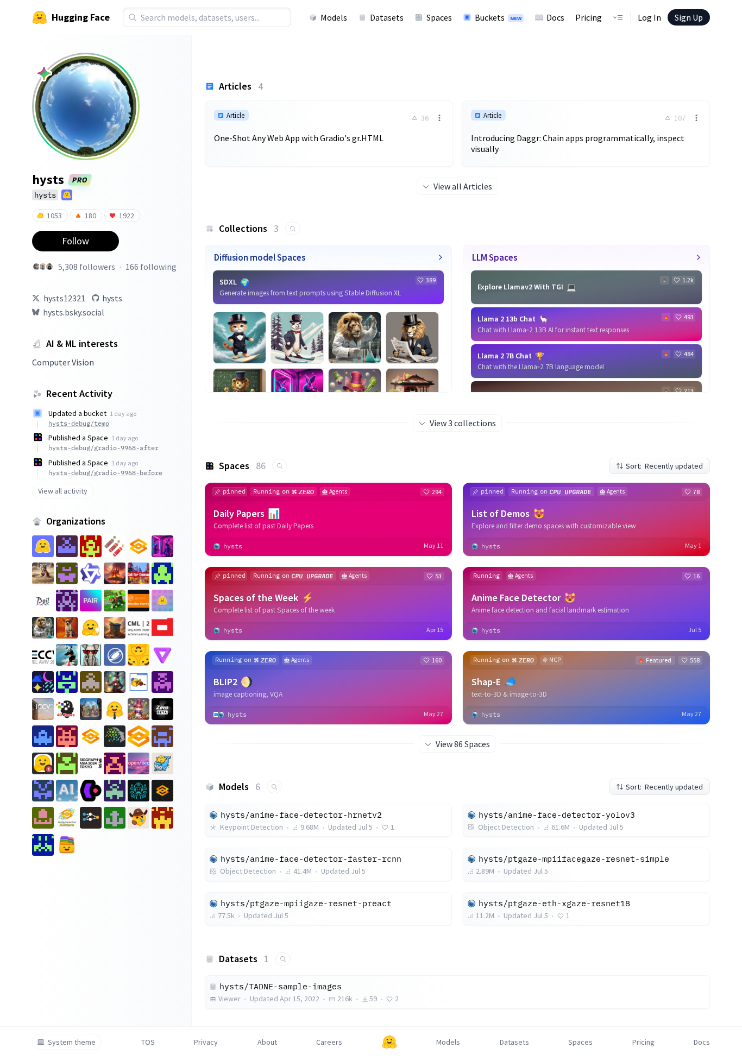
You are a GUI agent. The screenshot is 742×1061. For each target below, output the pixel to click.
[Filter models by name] (274, 786)
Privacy (206, 1042)
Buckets (498, 17)
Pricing (588, 17)
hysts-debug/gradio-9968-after (103, 448)
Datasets (387, 17)
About (267, 1042)
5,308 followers (86, 266)
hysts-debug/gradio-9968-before (105, 473)
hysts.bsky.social (73, 312)
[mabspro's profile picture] (36, 266)
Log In (649, 17)
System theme (72, 1042)
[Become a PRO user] (44, 73)
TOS (148, 1042)
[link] (328, 128)
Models (333, 17)
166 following (151, 266)
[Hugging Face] (389, 1042)
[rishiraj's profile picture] (49, 266)
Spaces (439, 17)
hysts (112, 298)
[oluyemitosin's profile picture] (43, 266)
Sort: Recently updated (664, 466)
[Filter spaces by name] (279, 465)
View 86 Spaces (463, 743)
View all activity (62, 491)
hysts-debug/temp (78, 423)
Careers (329, 1042)
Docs (555, 17)
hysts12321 (64, 298)
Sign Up (689, 17)
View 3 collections (463, 423)
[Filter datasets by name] (283, 959)
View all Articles (462, 186)
